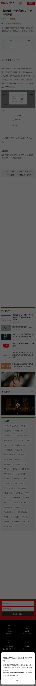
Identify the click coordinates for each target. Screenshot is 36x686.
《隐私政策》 (14, 675)
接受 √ (18, 681)
